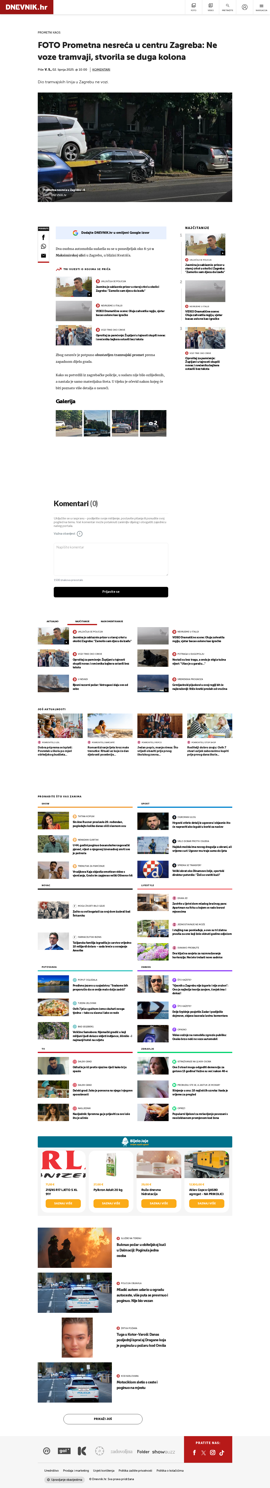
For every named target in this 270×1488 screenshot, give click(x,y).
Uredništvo (51, 1470)
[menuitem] (244, 7)
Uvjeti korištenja (103, 1470)
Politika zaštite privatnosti (135, 1470)
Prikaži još (103, 1419)
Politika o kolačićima (170, 1470)
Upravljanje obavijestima (66, 1479)
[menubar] (244, 7)
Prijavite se (111, 592)
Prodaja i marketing (76, 1470)
